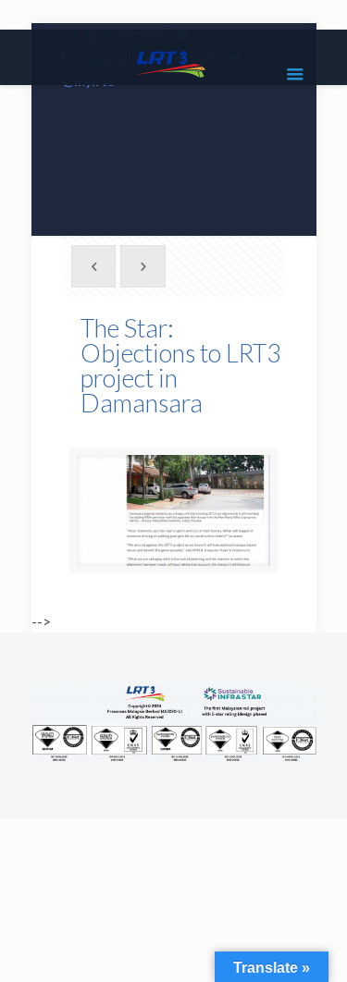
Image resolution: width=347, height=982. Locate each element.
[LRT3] (174, 61)
